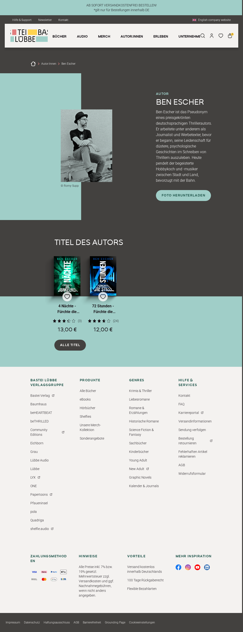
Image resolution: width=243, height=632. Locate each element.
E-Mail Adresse (138, 567)
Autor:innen (48, 63)
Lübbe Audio (39, 460)
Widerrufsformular (192, 473)
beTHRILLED (39, 421)
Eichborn (36, 443)
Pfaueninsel (39, 503)
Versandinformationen (195, 421)
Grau (34, 452)
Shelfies (85, 416)
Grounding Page (115, 622)
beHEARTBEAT (41, 413)
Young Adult (138, 460)
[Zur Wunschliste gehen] (220, 36)
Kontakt (63, 20)
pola (33, 512)
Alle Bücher (88, 391)
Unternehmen (190, 36)
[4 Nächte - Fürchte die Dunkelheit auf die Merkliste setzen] (67, 276)
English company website (214, 20)
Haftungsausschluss (57, 622)
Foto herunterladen (183, 195)
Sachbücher (138, 443)
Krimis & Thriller (140, 391)
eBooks (85, 399)
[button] (67, 294)
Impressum (13, 622)
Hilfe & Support (22, 20)
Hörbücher (87, 408)
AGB (181, 465)
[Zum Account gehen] (211, 35)
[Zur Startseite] (33, 64)
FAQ (181, 404)
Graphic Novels (140, 477)
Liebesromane (139, 399)
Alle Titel (70, 345)
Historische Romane (144, 421)
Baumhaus (38, 404)
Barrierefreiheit (92, 622)
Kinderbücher (139, 452)
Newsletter (45, 20)
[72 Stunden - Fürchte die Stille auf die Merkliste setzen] (103, 276)
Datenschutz (32, 622)
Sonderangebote (92, 438)
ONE (33, 486)
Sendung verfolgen (192, 430)
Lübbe (34, 469)
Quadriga (37, 520)
